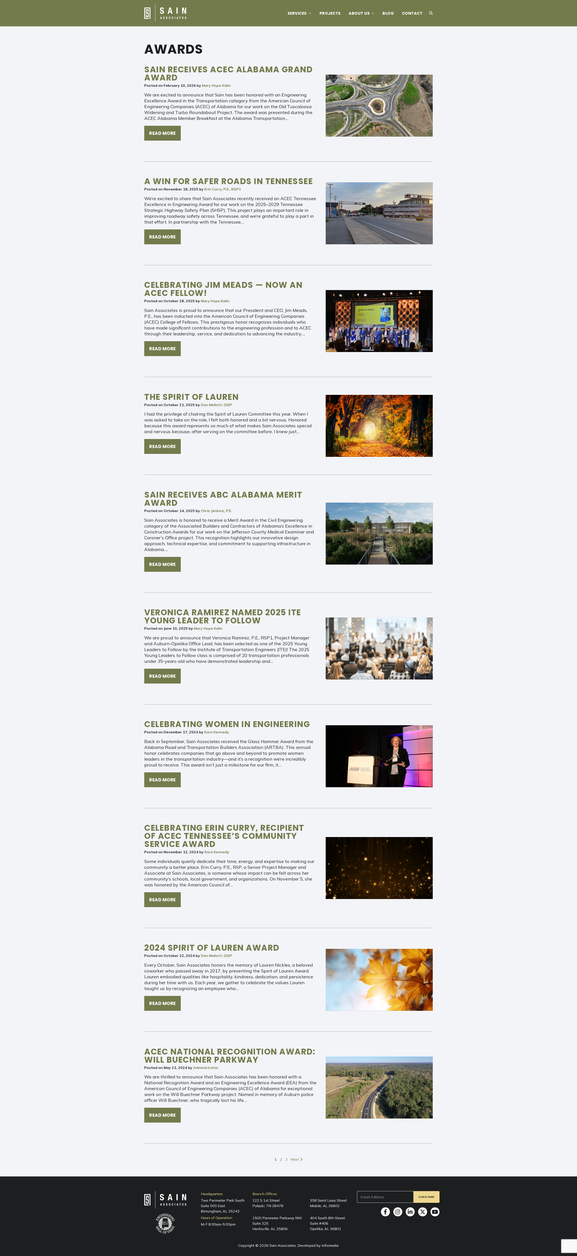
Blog (388, 13)
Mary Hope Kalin (216, 85)
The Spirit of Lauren (191, 397)
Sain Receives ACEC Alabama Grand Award (228, 73)
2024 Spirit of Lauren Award (211, 948)
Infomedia (330, 1245)
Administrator (206, 1067)
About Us (359, 13)
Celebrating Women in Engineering (227, 724)
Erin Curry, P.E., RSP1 (222, 189)
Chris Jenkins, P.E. (216, 510)
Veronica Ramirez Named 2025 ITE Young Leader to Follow (222, 616)
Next (295, 1159)
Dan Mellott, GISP (216, 405)
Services (297, 13)
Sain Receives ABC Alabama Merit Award (223, 499)
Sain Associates (282, 1245)
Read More (162, 133)
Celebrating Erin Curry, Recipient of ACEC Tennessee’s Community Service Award (224, 836)
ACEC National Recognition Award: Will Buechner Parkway (229, 1056)
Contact (412, 13)
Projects (330, 13)
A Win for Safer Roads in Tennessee (228, 181)
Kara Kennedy (216, 732)
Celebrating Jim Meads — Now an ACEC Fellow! (223, 289)
